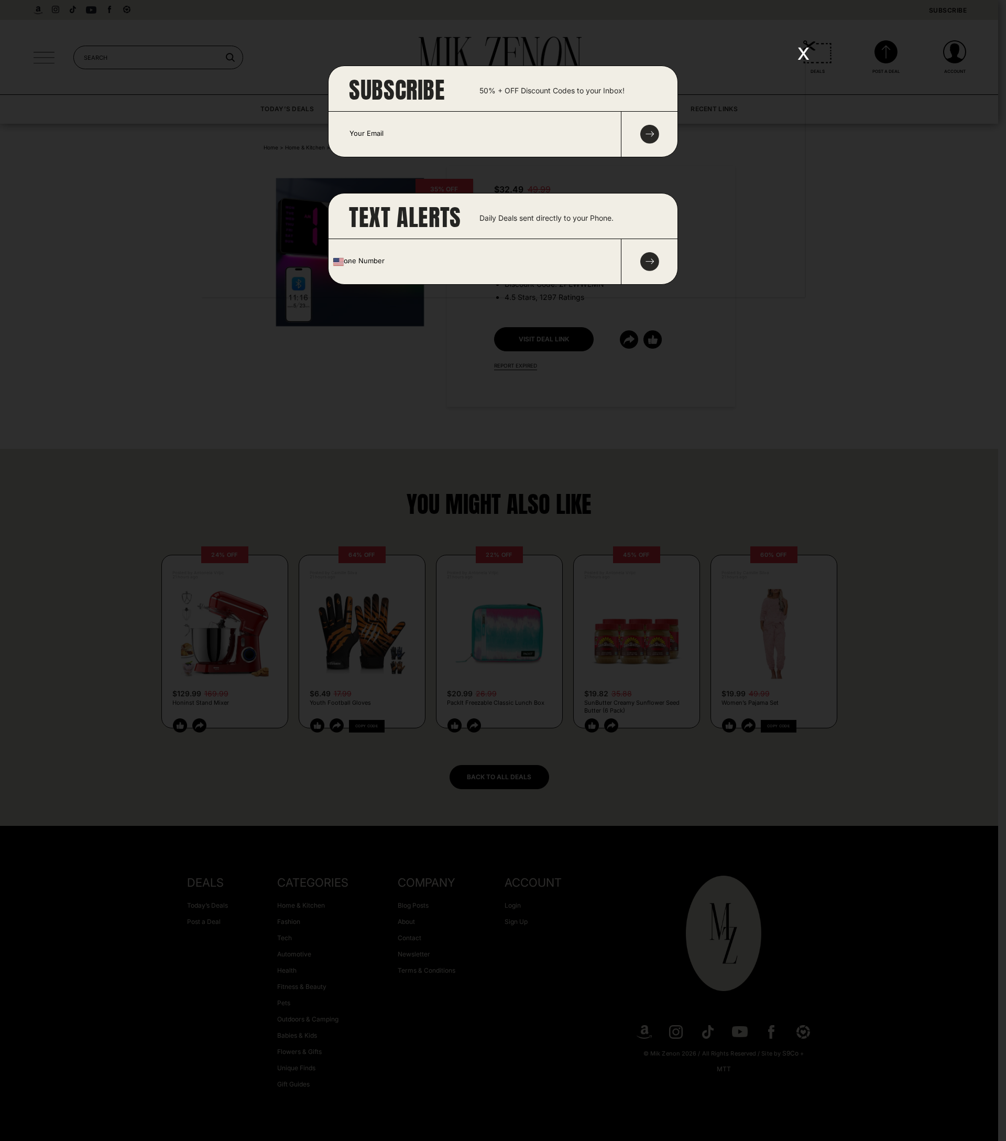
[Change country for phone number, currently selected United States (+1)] (341, 261)
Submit (649, 261)
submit (649, 134)
